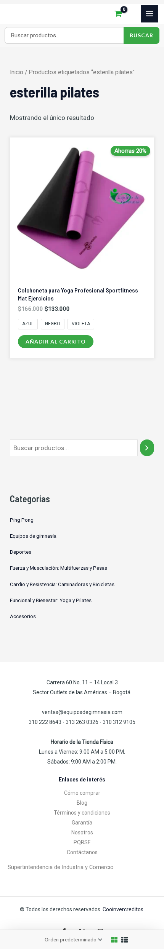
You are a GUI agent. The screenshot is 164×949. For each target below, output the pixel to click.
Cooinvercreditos (124, 909)
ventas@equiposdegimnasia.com (82, 712)
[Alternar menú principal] (149, 13)
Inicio (16, 72)
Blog (82, 803)
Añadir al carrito (56, 341)
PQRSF (82, 842)
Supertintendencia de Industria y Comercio (61, 867)
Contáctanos (82, 852)
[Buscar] (147, 448)
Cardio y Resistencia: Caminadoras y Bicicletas (62, 584)
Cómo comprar (82, 793)
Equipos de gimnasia (33, 536)
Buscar (141, 35)
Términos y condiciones (82, 813)
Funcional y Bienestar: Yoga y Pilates (51, 600)
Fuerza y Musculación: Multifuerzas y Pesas (58, 568)
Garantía (82, 823)
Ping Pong (22, 520)
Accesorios (23, 616)
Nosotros (82, 832)
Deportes (20, 552)
